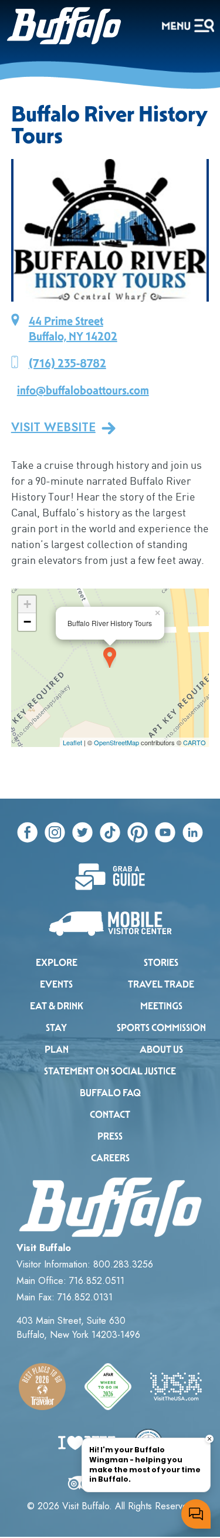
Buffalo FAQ (110, 1093)
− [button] (27, 621)
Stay (56, 1028)
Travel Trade (161, 984)
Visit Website (53, 427)
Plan (57, 1049)
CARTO (194, 742)
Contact (110, 1114)
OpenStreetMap (116, 742)
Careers (110, 1158)
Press (110, 1136)
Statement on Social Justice (110, 1071)
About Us (161, 1049)
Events (56, 984)
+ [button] (27, 604)
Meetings (161, 1006)
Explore (56, 962)
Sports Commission (161, 1028)
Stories (161, 962)
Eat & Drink (56, 1006)
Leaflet (72, 742)
